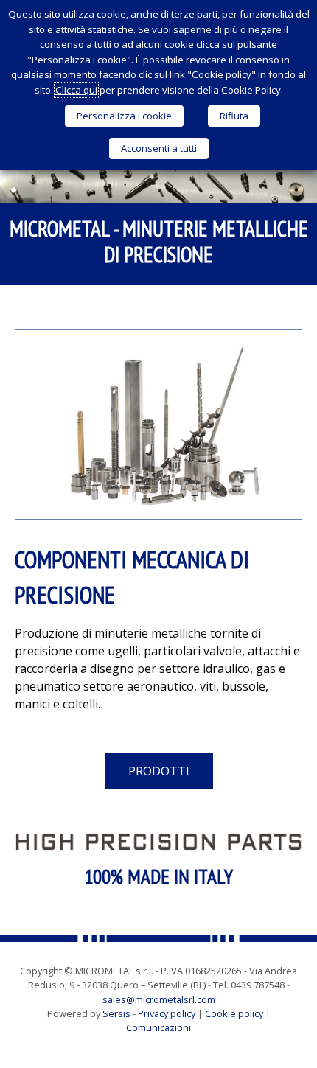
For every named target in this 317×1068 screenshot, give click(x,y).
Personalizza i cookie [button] (124, 115)
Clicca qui (76, 90)
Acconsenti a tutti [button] (159, 148)
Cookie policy (234, 1013)
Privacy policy (166, 1013)
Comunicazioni (158, 1027)
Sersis (116, 1013)
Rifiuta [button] (234, 115)
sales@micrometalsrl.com (158, 999)
